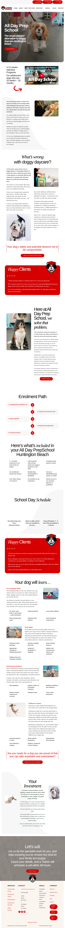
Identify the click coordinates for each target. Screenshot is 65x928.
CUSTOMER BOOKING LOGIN (38, 2)
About (21, 8)
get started (10, 48)
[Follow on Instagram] (22, 912)
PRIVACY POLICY (32, 922)
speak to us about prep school (32, 255)
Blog (54, 8)
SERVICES (39, 8)
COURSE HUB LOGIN (58, 2)
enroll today (46, 378)
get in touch (32, 871)
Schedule (52, 895)
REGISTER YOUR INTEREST (48, 2)
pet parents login (53, 917)
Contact (61, 8)
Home (15, 8)
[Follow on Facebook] (19, 912)
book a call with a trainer (32, 762)
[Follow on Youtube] (24, 912)
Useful (47, 8)
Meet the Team (30, 8)
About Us (52, 889)
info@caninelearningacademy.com (28, 889)
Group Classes (11, 899)
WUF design (49, 925)
